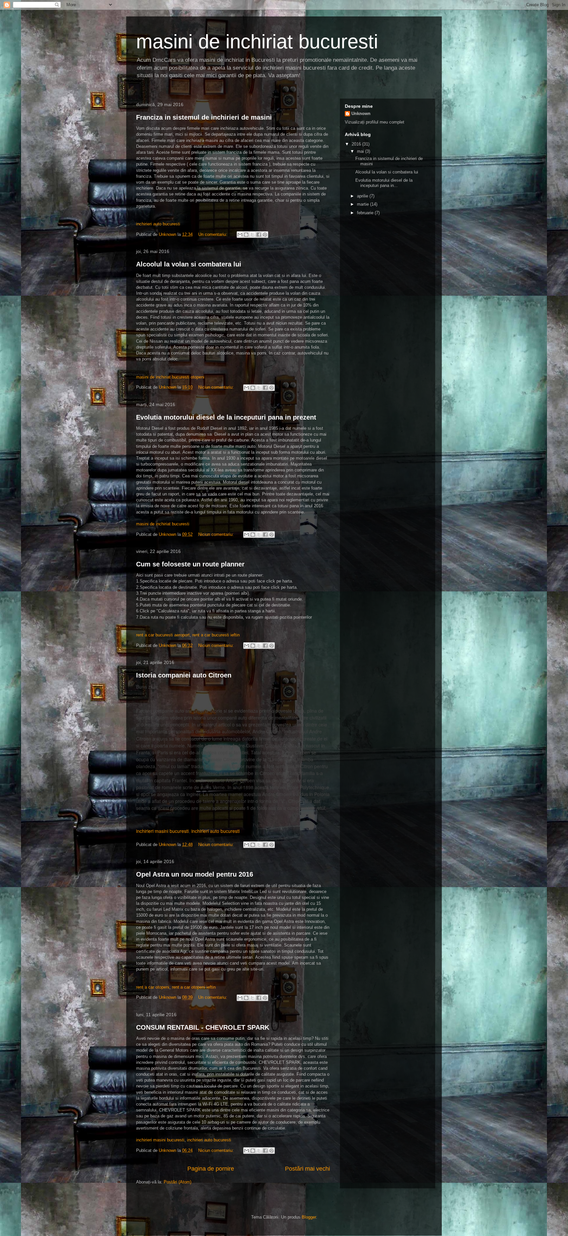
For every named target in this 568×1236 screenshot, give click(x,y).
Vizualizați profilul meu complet (374, 122)
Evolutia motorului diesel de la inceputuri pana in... (384, 183)
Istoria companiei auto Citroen (183, 675)
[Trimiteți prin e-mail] (240, 234)
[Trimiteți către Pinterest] (265, 234)
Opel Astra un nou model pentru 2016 (194, 874)
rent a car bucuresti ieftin (216, 634)
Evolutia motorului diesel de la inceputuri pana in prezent (226, 417)
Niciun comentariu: (216, 387)
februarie (366, 212)
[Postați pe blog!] (246, 234)
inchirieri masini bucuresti (162, 831)
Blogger (309, 1217)
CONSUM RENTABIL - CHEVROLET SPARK (202, 1027)
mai (361, 151)
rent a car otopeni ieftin (194, 987)
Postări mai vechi (307, 1168)
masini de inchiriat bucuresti (162, 523)
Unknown (360, 113)
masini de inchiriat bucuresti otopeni (170, 377)
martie (363, 204)
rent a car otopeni (152, 987)
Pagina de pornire (210, 1168)
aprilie (363, 196)
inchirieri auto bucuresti (158, 223)
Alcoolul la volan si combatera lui (188, 264)
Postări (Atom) (177, 1181)
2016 (357, 144)
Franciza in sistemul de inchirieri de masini (204, 117)
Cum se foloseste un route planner (190, 564)
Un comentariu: (213, 234)
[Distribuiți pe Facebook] (258, 234)
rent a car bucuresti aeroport (163, 634)
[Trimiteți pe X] (252, 234)
